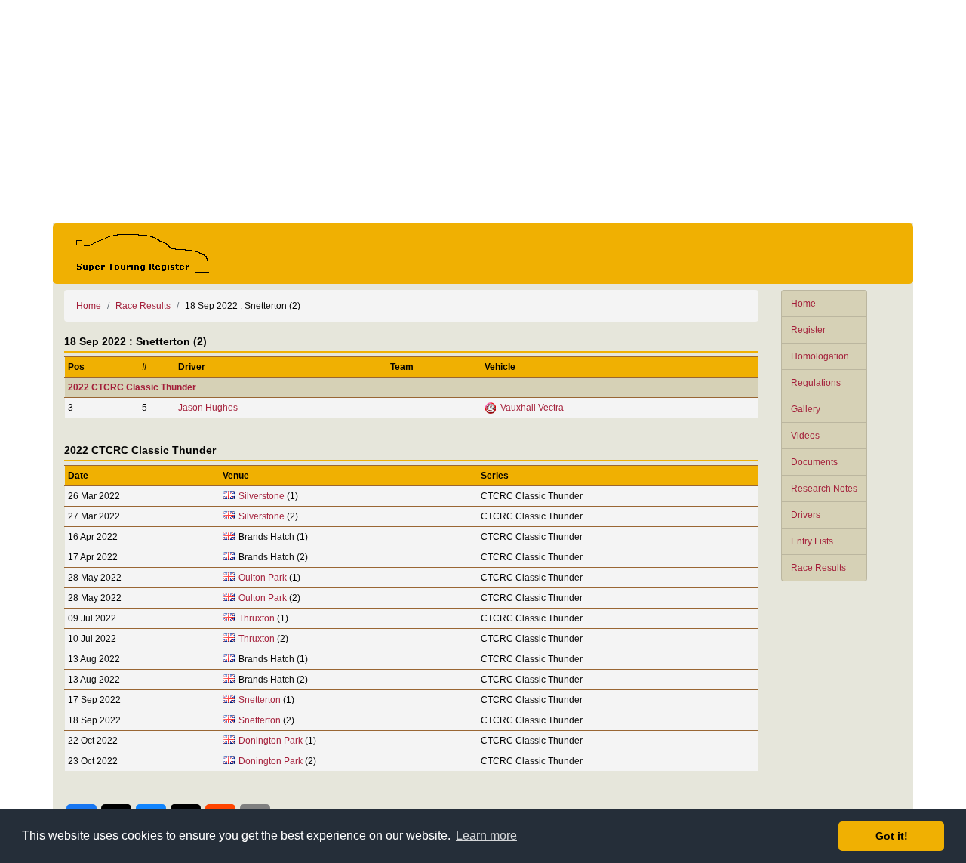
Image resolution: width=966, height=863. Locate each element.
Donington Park (270, 740)
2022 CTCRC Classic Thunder (132, 387)
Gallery (805, 409)
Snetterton (259, 700)
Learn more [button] (486, 835)
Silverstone (261, 496)
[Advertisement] (483, 111)
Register (808, 330)
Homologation (820, 356)
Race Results (818, 567)
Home (803, 303)
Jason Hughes (208, 407)
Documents (814, 462)
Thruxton (256, 618)
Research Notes (824, 488)
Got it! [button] (891, 836)
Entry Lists (812, 541)
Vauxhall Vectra (532, 407)
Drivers (805, 515)
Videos (805, 435)
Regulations (816, 383)
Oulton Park (262, 577)
